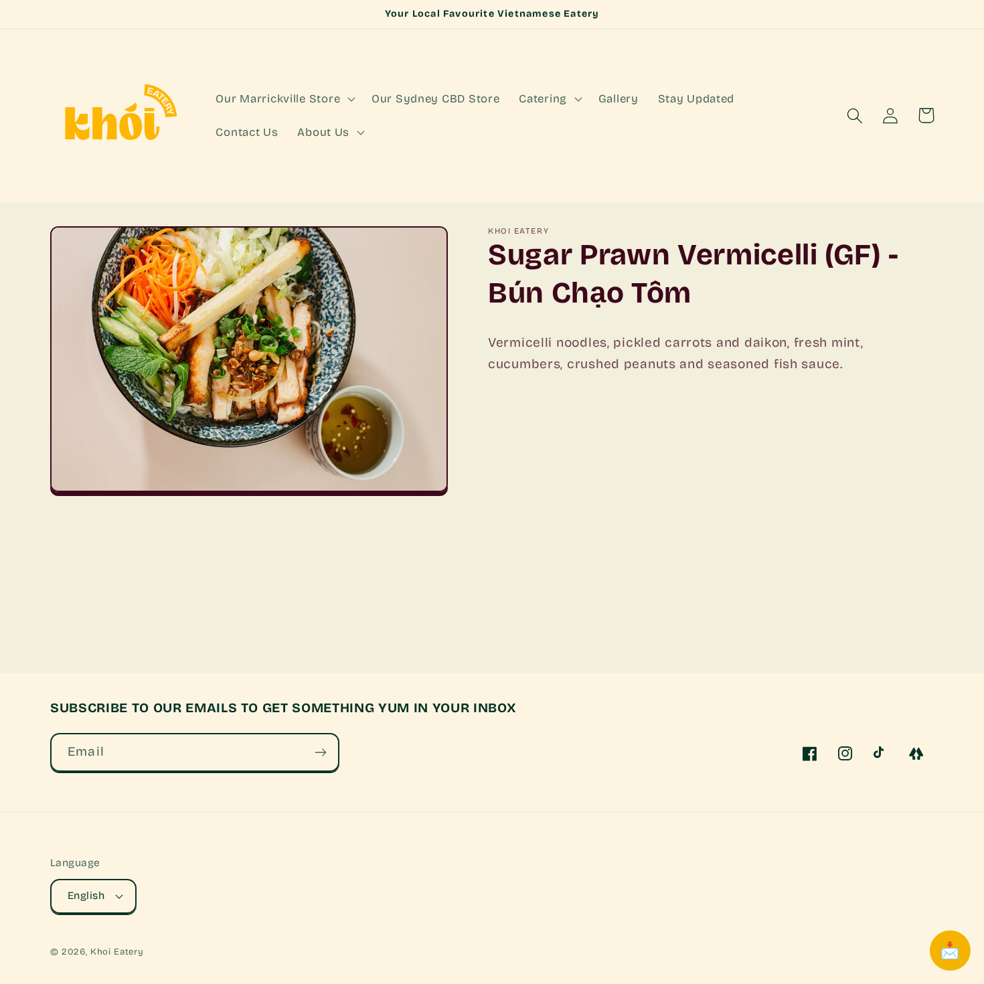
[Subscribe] (320, 752)
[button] (284, 99)
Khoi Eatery (117, 952)
